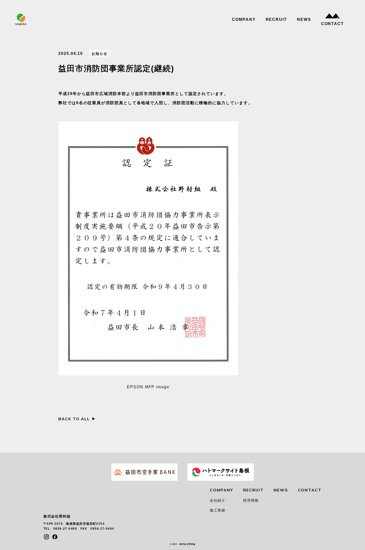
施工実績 (217, 510)
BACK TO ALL (74, 418)
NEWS (304, 20)
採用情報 (251, 500)
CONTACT (332, 24)
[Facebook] (55, 537)
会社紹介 (217, 500)
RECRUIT (276, 20)
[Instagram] (46, 537)
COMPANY (244, 20)
